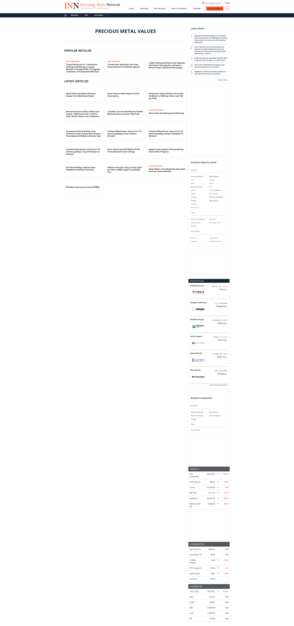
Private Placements (179, 8)
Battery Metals (197, 187)
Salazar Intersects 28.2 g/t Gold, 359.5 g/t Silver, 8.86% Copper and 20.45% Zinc (124, 170)
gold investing (73, 61)
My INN (227, 3)
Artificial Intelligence (198, 219)
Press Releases (160, 8)
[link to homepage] (70, 5)
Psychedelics (214, 238)
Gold (192, 180)
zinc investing (113, 61)
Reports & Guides (214, 9)
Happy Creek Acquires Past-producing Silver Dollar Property (166, 150)
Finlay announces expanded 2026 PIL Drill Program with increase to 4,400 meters (210, 59)
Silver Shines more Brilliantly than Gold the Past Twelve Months (167, 170)
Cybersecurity (196, 222)
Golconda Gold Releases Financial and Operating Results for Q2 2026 (209, 66)
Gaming (193, 226)
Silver (193, 183)
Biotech (193, 238)
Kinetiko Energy (197, 319)
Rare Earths (213, 194)
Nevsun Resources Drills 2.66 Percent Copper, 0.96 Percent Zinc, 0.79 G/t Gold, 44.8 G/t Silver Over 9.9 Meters (83, 114)
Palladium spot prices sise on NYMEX (83, 187)
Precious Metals (197, 176)
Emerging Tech (214, 222)
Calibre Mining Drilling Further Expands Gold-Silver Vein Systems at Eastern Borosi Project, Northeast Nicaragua (167, 65)
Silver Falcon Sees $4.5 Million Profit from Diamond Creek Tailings (123, 150)
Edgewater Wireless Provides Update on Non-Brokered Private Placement (210, 72)
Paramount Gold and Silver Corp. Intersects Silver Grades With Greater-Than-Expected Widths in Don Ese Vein (83, 133)
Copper (212, 180)
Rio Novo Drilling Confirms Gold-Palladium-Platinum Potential (81, 168)
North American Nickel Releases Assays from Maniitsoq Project (81, 94)
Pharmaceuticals (215, 241)
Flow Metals (195, 370)
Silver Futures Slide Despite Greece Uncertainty (123, 94)
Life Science (98, 15)
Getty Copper (196, 336)
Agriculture (213, 200)
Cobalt (193, 194)
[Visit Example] (227, 9)
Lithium (193, 190)
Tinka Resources (197, 285)
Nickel (211, 183)
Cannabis (194, 241)
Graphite (194, 197)
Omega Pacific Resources (199, 302)
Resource (74, 15)
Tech (86, 15)
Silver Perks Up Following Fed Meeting (166, 113)
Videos (131, 8)
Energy (193, 200)
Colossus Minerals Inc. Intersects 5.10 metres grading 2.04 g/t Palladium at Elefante (166, 133)
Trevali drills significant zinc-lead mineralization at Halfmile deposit (123, 65)
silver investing (156, 110)
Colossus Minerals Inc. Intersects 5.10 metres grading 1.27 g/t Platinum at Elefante (83, 151)
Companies (144, 8)
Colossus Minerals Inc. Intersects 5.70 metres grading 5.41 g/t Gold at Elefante (124, 133)
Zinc (210, 187)
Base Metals (214, 176)
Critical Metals (215, 190)
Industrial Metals (216, 197)
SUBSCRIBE (197, 8)
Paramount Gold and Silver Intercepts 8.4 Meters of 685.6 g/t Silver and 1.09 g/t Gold (166, 96)
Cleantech (212, 219)
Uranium (194, 204)
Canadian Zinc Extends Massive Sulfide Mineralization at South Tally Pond (125, 112)
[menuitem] (200, 180)
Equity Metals (196, 353)
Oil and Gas (195, 207)
